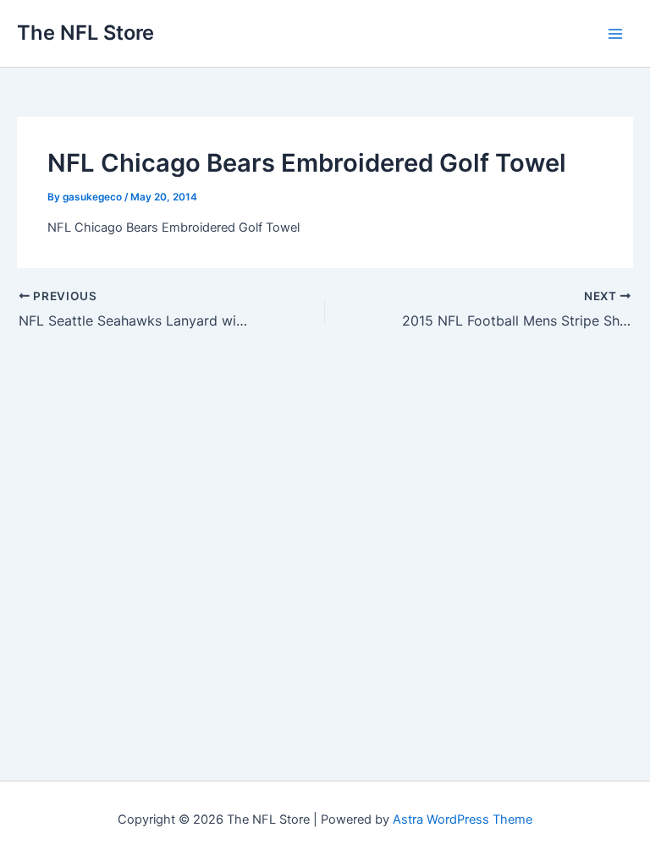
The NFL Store (85, 32)
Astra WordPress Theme (462, 819)
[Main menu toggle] (615, 34)
